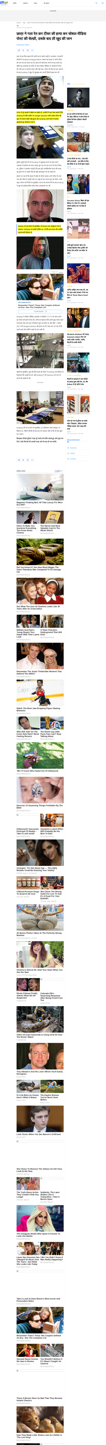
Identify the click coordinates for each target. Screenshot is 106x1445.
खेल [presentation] (68, 242)
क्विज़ (35, 3)
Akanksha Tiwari (23, 45)
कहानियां (25, 3)
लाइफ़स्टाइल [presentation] (70, 110)
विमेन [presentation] (68, 197)
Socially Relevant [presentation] (74, 155)
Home (19, 23)
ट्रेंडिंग (15, 3)
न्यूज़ (24, 23)
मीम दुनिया (46, 3)
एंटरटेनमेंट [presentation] (69, 286)
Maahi (69, 167)
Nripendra (70, 125)
